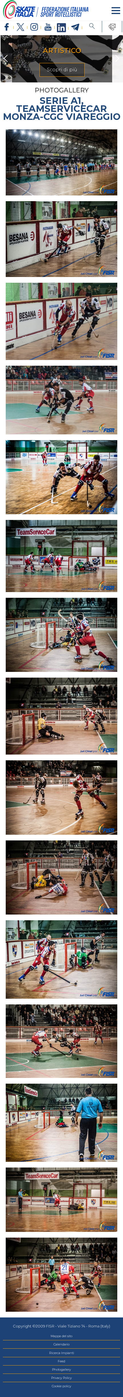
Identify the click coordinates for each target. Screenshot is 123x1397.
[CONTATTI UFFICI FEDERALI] (112, 26)
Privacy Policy (61, 1378)
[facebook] (7, 27)
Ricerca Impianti (61, 1353)
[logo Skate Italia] (46, 17)
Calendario (61, 1344)
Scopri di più (61, 69)
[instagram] (34, 27)
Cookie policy (61, 1386)
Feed (61, 1361)
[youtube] (48, 27)
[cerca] (92, 26)
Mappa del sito (61, 1336)
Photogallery (61, 1370)
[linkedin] (61, 28)
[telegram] (75, 27)
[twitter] (20, 27)
